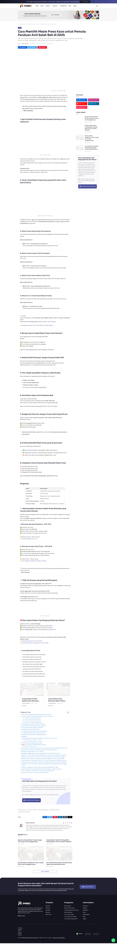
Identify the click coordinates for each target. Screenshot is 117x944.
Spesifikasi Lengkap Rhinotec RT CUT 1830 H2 (33, 751)
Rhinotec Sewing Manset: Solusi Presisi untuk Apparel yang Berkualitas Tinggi (40, 767)
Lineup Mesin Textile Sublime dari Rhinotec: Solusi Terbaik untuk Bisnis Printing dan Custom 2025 (32, 700)
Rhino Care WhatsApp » (50, 321)
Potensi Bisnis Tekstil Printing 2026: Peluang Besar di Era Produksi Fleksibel (58, 840)
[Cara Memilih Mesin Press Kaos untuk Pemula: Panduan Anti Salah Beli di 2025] (58, 70)
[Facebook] (13, 99)
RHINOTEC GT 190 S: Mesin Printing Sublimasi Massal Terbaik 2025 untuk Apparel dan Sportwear (44, 755)
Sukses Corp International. (59, 937)
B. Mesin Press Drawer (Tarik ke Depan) (32, 719)
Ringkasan (24, 736)
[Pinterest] (13, 108)
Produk (48, 5)
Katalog (55, 5)
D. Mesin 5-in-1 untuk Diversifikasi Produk (33, 722)
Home (37, 5)
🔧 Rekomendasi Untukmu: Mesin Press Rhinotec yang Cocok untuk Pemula (39, 738)
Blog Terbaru (23, 24)
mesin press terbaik (32, 809)
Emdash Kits (39, 939)
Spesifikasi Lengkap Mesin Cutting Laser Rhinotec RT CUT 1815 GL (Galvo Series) (41, 753)
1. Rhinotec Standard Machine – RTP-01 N (33, 739)
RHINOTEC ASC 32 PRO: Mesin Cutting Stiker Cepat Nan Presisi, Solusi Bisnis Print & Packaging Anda (44, 764)
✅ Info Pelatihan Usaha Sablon (105, 931)
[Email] (13, 111)
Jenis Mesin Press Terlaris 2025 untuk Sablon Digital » (40, 325)
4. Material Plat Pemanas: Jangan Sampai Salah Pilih (34, 726)
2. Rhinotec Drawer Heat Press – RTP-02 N (33, 741)
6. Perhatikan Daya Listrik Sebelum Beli (30, 729)
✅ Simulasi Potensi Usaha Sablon (105, 934)
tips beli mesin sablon (54, 809)
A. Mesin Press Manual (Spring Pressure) (32, 717)
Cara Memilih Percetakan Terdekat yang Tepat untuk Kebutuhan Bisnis (59, 863)
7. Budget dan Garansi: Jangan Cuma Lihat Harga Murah (34, 731)
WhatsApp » (50, 627)
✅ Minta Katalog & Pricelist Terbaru (104, 918)
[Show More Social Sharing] (48, 47)
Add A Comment (45, 871)
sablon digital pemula (43, 809)
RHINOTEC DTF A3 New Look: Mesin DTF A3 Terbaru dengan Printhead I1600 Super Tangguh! (43, 756)
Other (74, 5)
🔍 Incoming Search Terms (30, 746)
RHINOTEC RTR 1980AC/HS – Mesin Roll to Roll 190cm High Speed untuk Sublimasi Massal (43, 758)
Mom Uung (20, 939)
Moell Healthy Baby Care (30, 939)
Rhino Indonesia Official (30, 450)
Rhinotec (36, 937)
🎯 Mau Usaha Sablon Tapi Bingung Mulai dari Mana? (34, 744)
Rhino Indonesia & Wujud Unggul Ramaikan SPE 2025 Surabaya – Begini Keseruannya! (41, 769)
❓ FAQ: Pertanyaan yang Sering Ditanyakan (32, 743)
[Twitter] (13, 102)
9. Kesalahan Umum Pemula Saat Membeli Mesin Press (34, 734)
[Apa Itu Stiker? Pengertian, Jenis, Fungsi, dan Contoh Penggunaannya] (31, 853)
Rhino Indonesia (25, 43)
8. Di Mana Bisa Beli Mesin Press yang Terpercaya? (33, 733)
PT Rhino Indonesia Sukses (27, 937)
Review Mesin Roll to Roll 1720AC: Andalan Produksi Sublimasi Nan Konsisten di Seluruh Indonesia (44, 762)
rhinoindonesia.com (51, 629)
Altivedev (44, 939)
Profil (42, 5)
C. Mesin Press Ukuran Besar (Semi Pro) (32, 721)
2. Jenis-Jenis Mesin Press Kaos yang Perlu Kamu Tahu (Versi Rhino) (37, 716)
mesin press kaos (22, 809)
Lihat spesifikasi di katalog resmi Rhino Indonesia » (34, 561)
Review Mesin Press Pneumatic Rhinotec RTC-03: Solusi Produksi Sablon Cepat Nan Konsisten (44, 760)
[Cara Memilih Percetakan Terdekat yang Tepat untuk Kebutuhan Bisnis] (59, 853)
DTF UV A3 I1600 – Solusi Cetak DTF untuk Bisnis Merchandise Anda (38, 770)
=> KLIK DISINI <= (85, 1)
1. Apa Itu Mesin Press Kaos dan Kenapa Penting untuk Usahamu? (36, 714)
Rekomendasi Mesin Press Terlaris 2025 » (32, 641)
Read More (24, 705)
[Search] (96, 6)
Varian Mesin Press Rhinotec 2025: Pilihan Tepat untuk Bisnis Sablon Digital (58, 700)
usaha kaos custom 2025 (24, 811)
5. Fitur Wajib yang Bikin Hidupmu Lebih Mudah (32, 727)
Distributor (63, 5)
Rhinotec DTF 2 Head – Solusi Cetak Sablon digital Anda (35, 772)
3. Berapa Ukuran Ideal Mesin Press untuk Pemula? (33, 724)
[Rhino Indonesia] (26, 6)
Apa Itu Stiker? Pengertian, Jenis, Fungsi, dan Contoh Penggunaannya (31, 863)
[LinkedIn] (13, 105)
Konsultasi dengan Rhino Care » (30, 538)
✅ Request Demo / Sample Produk (104, 923)
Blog (70, 5)
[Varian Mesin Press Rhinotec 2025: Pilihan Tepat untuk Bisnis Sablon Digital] (58, 689)
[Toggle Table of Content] (67, 712)
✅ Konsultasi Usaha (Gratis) (104, 927)
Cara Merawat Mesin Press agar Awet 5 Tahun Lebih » (35, 643)
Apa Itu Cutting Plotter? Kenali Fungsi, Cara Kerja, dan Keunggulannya (30, 840)
